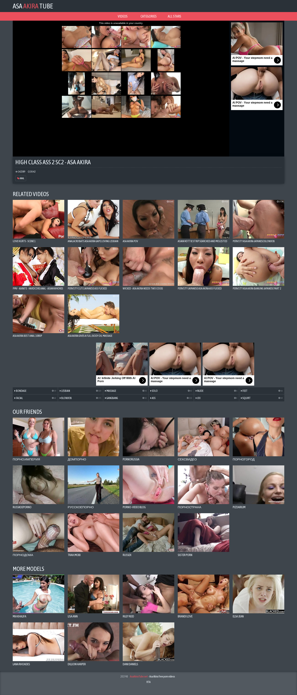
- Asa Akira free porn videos (152, 676)
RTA (148, 681)
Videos (123, 16)
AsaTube (33, 6)
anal (21, 178)
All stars (174, 16)
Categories (149, 16)
